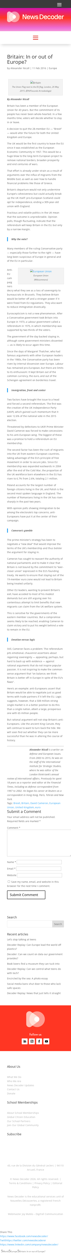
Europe (53, 68)
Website (11, 875)
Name (11, 862)
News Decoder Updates (20, 1085)
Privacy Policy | (43, 1183)
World (6, 1251)
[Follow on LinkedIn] (25, 1041)
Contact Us (13, 1089)
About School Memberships (23, 1112)
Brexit (16, 803)
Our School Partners (18, 1121)
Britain (25, 803)
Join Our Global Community (23, 1125)
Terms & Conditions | (21, 1183)
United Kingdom (24, 807)
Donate (11, 1093)
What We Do (14, 1077)
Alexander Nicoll (20, 68)
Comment (13, 827)
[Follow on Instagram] (32, 1041)
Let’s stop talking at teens (21, 939)
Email (11, 868)
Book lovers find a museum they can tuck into (33, 963)
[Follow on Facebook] (39, 1041)
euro (37, 807)
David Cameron (39, 803)
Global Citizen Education (21, 1117)
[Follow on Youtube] (46, 1041)
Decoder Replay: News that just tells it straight (34, 993)
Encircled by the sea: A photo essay (27, 978)
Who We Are (14, 1081)
